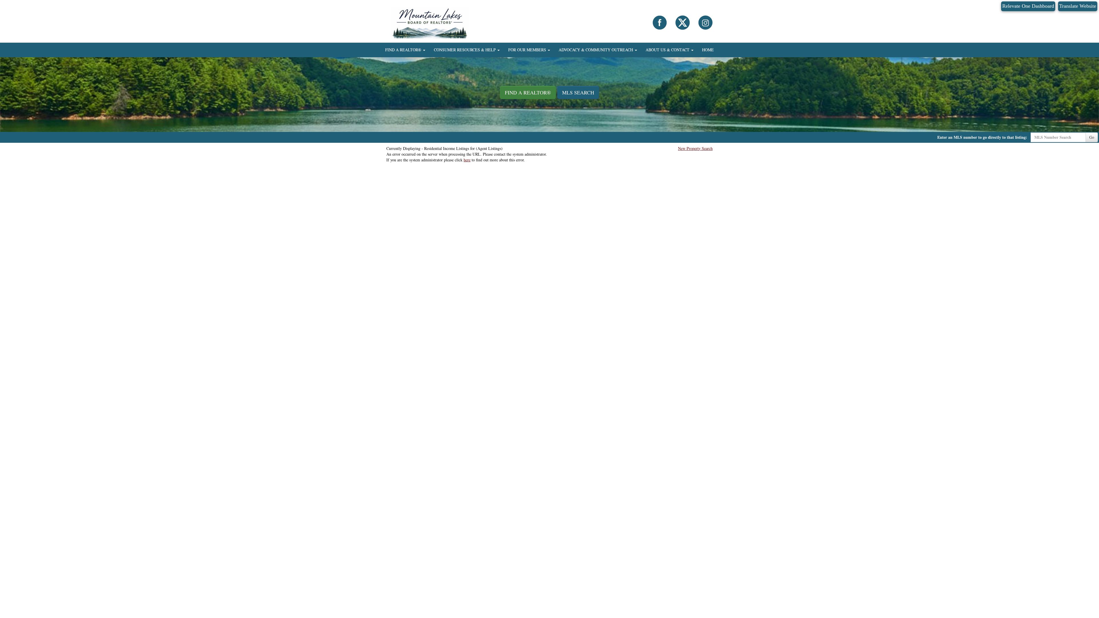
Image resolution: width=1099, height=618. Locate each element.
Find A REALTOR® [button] (528, 92)
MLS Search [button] (578, 92)
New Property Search (695, 148)
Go (1091, 137)
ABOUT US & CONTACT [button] (668, 49)
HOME (708, 49)
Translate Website (1077, 6)
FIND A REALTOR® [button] (403, 49)
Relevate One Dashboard (1028, 6)
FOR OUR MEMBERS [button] (527, 49)
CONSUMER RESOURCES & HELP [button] (465, 49)
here (467, 160)
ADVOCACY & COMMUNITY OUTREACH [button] (596, 49)
